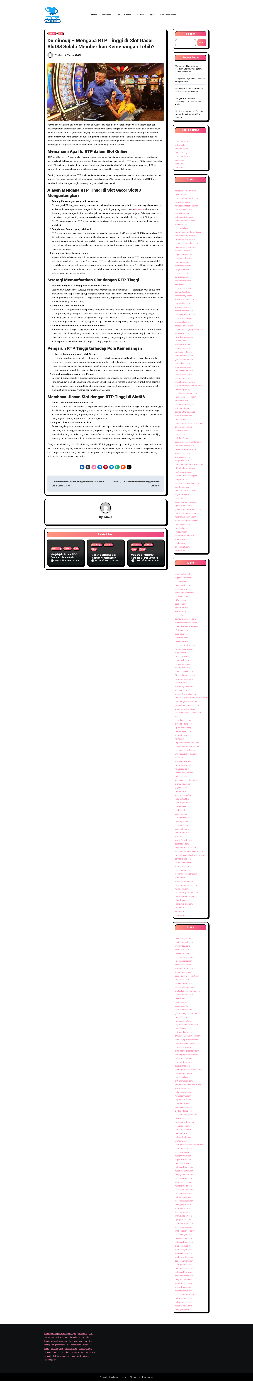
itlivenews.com (182, 888)
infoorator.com (181, 735)
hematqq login (85, 1348)
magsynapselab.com (184, 1174)
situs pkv (62, 1333)
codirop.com (180, 603)
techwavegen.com (183, 1234)
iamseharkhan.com (183, 983)
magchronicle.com (183, 1155)
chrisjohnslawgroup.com (186, 393)
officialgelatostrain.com (185, 468)
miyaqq (86, 1356)
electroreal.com (182, 228)
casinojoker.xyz (182, 829)
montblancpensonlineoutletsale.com (191, 697)
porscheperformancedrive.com (188, 423)
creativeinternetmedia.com (187, 626)
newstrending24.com (184, 896)
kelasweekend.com (184, 903)
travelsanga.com (182, 870)
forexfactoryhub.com (184, 649)
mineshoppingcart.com (185, 239)
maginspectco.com (183, 1305)
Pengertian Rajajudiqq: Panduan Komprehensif (103, 556)
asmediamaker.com (184, 1009)
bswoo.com (180, 915)
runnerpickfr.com (182, 585)
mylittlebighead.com (184, 337)
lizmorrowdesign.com (184, 445)
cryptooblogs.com (183, 288)
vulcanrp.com (181, 690)
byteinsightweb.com (184, 1167)
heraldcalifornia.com (184, 355)
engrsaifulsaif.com (183, 322)
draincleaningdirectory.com (187, 1050)
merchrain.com (181, 528)
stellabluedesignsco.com (186, 1114)
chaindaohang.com (183, 720)
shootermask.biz (182, 802)
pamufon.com (181, 419)
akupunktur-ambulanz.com (187, 705)
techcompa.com (182, 656)
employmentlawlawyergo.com (189, 851)
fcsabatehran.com (183, 1095)
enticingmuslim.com (184, 1080)
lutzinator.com (181, 430)
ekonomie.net (181, 877)
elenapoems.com (183, 1088)
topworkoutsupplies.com (186, 243)
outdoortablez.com (183, 1137)
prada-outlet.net (182, 574)
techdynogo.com (182, 1152)
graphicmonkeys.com (184, 359)
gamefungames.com (184, 310)
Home (94, 14)
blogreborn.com (182, 633)
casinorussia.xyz (182, 814)
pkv (54, 1359)
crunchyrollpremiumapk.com (187, 1035)
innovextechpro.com (184, 1182)
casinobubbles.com (183, 258)
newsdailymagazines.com (186, 205)
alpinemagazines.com (184, 686)
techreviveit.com (182, 1212)
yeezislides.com (182, 213)
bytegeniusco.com (183, 1219)
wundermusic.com (183, 307)
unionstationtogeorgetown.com (189, 329)
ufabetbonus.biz (182, 900)
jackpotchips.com (183, 378)
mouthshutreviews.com (185, 247)
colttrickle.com (181, 581)
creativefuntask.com (184, 318)
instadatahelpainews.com (186, 520)
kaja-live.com (181, 652)
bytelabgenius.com (183, 1197)
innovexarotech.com (184, 1283)
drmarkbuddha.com (183, 723)
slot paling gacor (61, 1356)
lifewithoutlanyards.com (186, 753)
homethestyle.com (183, 295)
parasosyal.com (182, 1077)
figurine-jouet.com (183, 505)
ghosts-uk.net (181, 607)
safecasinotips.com (183, 374)
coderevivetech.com (184, 1275)
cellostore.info (181, 1006)
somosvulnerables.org (185, 411)
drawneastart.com (183, 367)
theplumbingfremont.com (186, 892)
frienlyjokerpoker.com (185, 675)
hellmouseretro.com (184, 1092)
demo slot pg (181, 152)
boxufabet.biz (181, 498)
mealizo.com (180, 998)
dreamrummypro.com (184, 957)
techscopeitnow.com (184, 1294)
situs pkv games (182, 141)
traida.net (179, 757)
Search (190, 33)
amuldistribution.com (184, 299)
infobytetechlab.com (184, 1257)
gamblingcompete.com (185, 618)
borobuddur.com (182, 303)
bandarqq (106, 14)
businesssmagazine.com (186, 622)
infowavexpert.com (183, 1215)
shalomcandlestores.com (186, 1024)
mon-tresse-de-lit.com (185, 490)
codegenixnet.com (183, 1264)
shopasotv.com (182, 866)
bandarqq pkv (50, 1341)
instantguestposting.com (186, 873)
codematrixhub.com (184, 1223)
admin (60, 55)
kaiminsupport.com (183, 960)
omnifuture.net (181, 589)
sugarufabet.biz (182, 494)
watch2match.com (183, 840)
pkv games (64, 1341)
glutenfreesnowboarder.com (188, 441)
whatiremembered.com (185, 709)
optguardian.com (182, 269)
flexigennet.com (182, 1125)
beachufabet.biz (182, 487)
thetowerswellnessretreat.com (189, 464)
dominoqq (179, 160)
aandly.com (180, 911)
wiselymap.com (182, 641)
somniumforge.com (183, 1062)
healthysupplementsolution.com (189, 1144)
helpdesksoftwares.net (185, 190)
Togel (151, 14)
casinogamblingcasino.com (187, 1043)
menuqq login (50, 1333)
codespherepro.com (184, 1260)
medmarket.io (181, 1133)
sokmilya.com (181, 539)
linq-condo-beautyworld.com (188, 712)
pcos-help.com (181, 596)
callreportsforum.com (184, 535)
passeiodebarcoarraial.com (187, 975)
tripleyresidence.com (184, 404)
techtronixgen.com (183, 1178)
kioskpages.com (182, 453)
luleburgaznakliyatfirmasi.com (188, 1069)
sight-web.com (182, 660)
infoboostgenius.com (184, 1230)
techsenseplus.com (184, 1227)
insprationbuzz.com (183, 972)
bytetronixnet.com (183, 1298)
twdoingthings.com (183, 1110)
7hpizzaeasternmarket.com (187, 742)
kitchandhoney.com (183, 761)
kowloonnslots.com (184, 679)
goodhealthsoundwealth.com (188, 1084)
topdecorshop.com (183, 862)
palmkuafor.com (182, 949)
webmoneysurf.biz (183, 795)
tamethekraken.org (183, 426)
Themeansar (147, 1377)
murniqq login (76, 1341)
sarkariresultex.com (184, 994)
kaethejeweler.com (184, 472)
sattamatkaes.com (183, 1032)
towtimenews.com (183, 1047)
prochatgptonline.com (185, 645)
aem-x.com (180, 284)
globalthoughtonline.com (186, 1013)
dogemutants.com (183, 1099)
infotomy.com (181, 1140)
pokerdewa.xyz (182, 832)
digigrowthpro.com (183, 577)
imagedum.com (182, 460)
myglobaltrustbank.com (185, 847)
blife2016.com (181, 438)
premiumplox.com (183, 783)
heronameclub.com (183, 1129)
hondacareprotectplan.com (187, 1039)
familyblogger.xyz (183, 389)
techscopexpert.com (184, 1189)
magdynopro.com (183, 1204)
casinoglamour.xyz (183, 821)
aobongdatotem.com (184, 217)
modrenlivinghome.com (185, 516)
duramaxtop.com (182, 1103)
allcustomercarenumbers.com (188, 385)
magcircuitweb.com (183, 1185)
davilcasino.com (182, 276)
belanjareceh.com (183, 964)
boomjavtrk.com (182, 546)
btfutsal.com (180, 600)
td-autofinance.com (184, 671)
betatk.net (179, 907)
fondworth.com (182, 979)
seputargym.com (182, 262)
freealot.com (180, 340)
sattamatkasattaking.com (186, 475)
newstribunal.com (183, 202)
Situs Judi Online (168, 14)
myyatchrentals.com (184, 1021)
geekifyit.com (181, 1028)
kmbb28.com (181, 531)
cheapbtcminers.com (184, 325)
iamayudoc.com (182, 333)
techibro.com (181, 682)
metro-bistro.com (183, 765)
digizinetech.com (182, 1245)
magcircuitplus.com (183, 1290)
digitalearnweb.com (184, 942)
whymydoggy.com (183, 938)
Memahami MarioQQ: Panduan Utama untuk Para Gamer (145, 557)
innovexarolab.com (183, 1253)
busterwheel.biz (182, 806)
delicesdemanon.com (184, 772)
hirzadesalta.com (182, 250)
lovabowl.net (181, 194)
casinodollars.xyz (182, 825)
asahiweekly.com (182, 344)
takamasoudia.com (183, 1107)
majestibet (76, 1356)
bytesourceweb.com (184, 1268)
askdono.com (181, 611)
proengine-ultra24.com (185, 750)
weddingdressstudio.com (186, 780)
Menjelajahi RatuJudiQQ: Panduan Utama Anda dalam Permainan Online (64, 557)
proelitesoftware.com (185, 382)
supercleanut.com (183, 348)
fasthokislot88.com (184, 370)
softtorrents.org (182, 408)
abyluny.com (180, 543)
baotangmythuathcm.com (186, 1054)
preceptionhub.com (183, 209)
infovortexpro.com (183, 1287)
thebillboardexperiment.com (188, 483)
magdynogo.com (182, 1309)
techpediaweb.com (183, 1193)
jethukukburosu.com (184, 1058)
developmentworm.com (186, 885)
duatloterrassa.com (184, 415)
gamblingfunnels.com (184, 592)
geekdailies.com (182, 524)
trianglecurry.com (182, 457)
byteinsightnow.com (184, 1272)
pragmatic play (181, 148)
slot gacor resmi (57, 1344)
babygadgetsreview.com (186, 701)
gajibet (47, 1359)
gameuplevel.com (183, 292)
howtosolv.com (182, 768)
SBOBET (139, 14)
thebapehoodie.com (184, 1073)
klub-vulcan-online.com (185, 396)
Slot (118, 14)
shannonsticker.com (184, 968)
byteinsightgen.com (184, 1242)
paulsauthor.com (182, 1118)
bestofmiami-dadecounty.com (188, 232)
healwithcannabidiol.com (186, 449)
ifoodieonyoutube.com (185, 235)
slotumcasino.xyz (182, 817)
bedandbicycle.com (183, 352)
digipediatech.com (183, 1159)
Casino (128, 14)
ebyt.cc (178, 716)
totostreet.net (181, 273)
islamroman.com (182, 667)
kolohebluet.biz (182, 798)
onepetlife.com (182, 479)
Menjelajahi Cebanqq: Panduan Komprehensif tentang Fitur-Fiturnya (189, 114)
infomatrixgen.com (183, 1249)
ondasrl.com (180, 434)
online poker (180, 145)
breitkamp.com (181, 400)
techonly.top (180, 615)
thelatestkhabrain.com (185, 987)
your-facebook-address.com (188, 509)
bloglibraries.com (182, 1065)
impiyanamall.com (183, 265)
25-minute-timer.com (185, 314)
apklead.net (180, 550)
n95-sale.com (181, 630)
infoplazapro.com (182, 1208)
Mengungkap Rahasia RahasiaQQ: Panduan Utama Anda (188, 101)
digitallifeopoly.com (184, 254)
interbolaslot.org (182, 945)
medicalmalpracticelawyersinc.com (190, 855)
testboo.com (181, 776)
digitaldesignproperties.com (187, 990)
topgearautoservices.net (186, 502)
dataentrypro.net (182, 953)
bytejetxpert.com (183, 1302)
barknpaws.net (181, 1002)
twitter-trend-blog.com (185, 694)
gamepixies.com (182, 363)
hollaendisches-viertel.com (187, 746)
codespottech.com (183, 1148)
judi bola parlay (63, 1337)
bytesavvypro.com (183, 1238)
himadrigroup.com (183, 664)
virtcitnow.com (181, 637)
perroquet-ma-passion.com (187, 513)
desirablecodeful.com (184, 1122)
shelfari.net (180, 810)
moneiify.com (181, 1017)
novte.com (179, 738)
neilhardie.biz (181, 791)
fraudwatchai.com (183, 280)
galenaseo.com (182, 843)
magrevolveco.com (183, 1279)
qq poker (86, 1337)
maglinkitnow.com (183, 1163)
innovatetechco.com (184, 1200)
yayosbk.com (181, 787)
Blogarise (134, 1377)
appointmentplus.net (184, 881)
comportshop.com (183, 858)
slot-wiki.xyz (180, 836)
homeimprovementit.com (186, 198)
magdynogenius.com (184, 1170)
